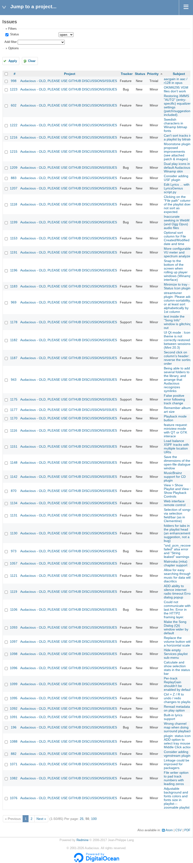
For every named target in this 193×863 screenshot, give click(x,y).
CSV (178, 830)
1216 (13, 137)
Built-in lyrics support (173, 717)
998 (13, 81)
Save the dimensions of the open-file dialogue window (177, 462)
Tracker (127, 74)
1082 (13, 778)
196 (13, 727)
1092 (13, 708)
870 (13, 491)
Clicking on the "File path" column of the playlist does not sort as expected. (178, 204)
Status (14, 34)
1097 (13, 641)
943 (13, 379)
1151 (13, 446)
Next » (41, 819)
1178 (13, 322)
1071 (13, 764)
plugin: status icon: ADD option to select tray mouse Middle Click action (178, 741)
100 (94, 819)
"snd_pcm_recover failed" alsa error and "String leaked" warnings (178, 551)
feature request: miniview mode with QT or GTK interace (176, 430)
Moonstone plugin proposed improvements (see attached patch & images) (177, 151)
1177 (13, 410)
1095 (13, 698)
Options (13, 48)
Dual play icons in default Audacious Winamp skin (177, 167)
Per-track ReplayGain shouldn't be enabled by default (177, 683)
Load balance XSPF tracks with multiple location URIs (176, 446)
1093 (13, 627)
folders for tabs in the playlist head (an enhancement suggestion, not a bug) (177, 533)
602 (13, 105)
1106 (13, 609)
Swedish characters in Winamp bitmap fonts (175, 125)
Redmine (82, 840)
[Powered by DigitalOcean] (96, 861)
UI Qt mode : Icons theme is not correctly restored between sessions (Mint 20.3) (178, 340)
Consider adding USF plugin (176, 178)
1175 (13, 399)
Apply (12, 61)
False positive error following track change (174, 399)
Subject (179, 74)
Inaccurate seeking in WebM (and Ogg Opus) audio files (176, 222)
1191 (13, 252)
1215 (13, 151)
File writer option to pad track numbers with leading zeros (176, 778)
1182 (13, 340)
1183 (13, 286)
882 (13, 754)
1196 (13, 270)
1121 (13, 575)
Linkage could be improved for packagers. (176, 764)
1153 (13, 238)
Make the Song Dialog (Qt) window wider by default (176, 627)
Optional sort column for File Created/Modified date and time (176, 238)
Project (69, 74)
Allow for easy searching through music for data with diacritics (178, 575)
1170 (13, 418)
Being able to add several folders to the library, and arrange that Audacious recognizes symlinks (177, 379)
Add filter (10, 42)
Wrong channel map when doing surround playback (177, 727)
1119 (13, 591)
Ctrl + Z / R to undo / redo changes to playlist (177, 698)
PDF (187, 830)
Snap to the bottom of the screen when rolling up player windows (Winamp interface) (177, 270)
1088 (13, 741)
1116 (13, 430)
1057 (13, 563)
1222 (13, 125)
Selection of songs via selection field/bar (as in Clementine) (177, 515)
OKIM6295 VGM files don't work (176, 89)
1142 (13, 477)
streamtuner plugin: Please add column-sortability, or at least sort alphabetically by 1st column (177, 302)
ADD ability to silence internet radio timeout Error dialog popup (178, 591)
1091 (13, 717)
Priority (153, 74)
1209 (13, 167)
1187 (13, 358)
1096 (13, 668)
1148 (13, 462)
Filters (12, 28)
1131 (13, 515)
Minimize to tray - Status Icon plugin (177, 286)
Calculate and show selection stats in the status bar (177, 667)
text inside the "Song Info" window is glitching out (177, 322)
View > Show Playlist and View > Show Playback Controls (178, 490)
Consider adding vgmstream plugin (177, 753)
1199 (13, 222)
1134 (13, 503)
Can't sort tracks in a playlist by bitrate (178, 137)
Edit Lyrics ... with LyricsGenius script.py (176, 188)
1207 (13, 188)
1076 (13, 798)
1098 (13, 654)
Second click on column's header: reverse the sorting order (178, 357)
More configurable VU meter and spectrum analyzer (177, 252)
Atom (169, 830)
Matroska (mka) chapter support (175, 563)
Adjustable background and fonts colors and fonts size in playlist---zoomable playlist (176, 798)
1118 (13, 204)
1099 (13, 684)
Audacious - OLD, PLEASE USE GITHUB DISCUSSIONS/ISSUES (68, 81)
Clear (32, 61)
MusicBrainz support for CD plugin (175, 476)
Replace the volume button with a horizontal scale (178, 641)
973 (13, 551)
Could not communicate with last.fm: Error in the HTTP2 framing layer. (177, 609)
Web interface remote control (174, 503)
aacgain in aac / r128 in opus (175, 81)
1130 (13, 533)
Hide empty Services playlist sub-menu (176, 653)
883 (13, 178)
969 (13, 302)
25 (82, 819)
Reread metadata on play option (177, 708)
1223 (13, 89)
